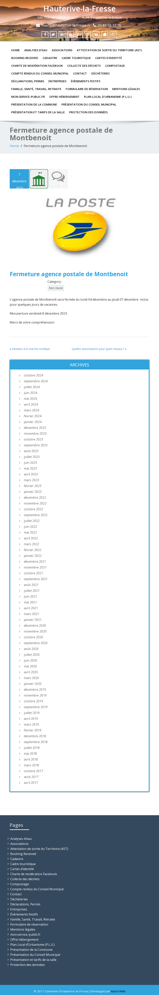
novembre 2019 (35, 695)
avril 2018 (31, 759)
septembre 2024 (36, 381)
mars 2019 (31, 724)
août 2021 (31, 585)
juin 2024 (30, 393)
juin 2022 (30, 527)
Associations (62, 50)
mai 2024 (30, 399)
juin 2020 (30, 660)
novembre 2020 (35, 631)
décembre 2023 (35, 428)
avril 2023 (31, 474)
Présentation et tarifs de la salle (38, 112)
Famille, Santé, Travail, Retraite (36, 89)
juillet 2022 (32, 521)
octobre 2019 (33, 701)
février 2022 (32, 550)
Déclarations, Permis (27, 81)
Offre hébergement (64, 97)
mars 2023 (31, 480)
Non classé (56, 288)
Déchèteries (100, 73)
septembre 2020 (36, 643)
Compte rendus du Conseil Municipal (40, 73)
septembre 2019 (36, 707)
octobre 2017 (33, 771)
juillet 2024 (32, 387)
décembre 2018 (35, 736)
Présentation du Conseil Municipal (88, 104)
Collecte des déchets (84, 65)
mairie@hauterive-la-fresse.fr (65, 25)
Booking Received (24, 58)
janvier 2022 (32, 556)
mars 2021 (31, 614)
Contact (80, 73)
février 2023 (32, 486)
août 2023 (31, 451)
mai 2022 (30, 532)
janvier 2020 (32, 684)
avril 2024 (31, 404)
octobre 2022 (33, 509)
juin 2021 (30, 596)
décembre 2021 (35, 561)
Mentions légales (126, 89)
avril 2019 (31, 719)
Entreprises (57, 81)
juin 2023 (30, 463)
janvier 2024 (32, 422)
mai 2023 (30, 468)
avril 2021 (31, 608)
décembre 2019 (35, 689)
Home (15, 50)
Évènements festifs (85, 81)
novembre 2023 (35, 433)
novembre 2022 (35, 503)
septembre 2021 (36, 579)
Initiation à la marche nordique (31, 349)
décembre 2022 (35, 497)
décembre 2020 (35, 625)
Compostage (115, 65)
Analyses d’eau (35, 50)
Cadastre (50, 58)
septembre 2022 (36, 515)
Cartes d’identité (108, 58)
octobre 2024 (33, 375)
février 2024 (32, 416)
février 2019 (32, 730)
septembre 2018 (36, 742)
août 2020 (31, 649)
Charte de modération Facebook (37, 65)
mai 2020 (30, 666)
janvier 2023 (32, 492)
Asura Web (118, 991)
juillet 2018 (32, 748)
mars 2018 (31, 765)
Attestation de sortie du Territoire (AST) (109, 50)
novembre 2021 (35, 567)
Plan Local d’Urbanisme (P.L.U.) (107, 97)
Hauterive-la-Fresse (79, 8)
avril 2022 (31, 538)
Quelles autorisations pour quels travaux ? (98, 349)
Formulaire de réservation (87, 89)
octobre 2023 (33, 439)
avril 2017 (31, 783)
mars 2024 (31, 410)
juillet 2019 (32, 713)
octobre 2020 (33, 637)
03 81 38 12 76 (109, 25)
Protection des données (88, 112)
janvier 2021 (32, 620)
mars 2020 (31, 678)
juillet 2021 (32, 591)
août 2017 (31, 777)
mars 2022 (31, 544)
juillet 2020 (32, 655)
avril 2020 (31, 672)
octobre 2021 (33, 573)
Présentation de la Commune (34, 104)
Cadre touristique (76, 58)
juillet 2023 (32, 457)
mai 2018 (30, 753)
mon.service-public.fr (28, 97)
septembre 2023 (36, 445)
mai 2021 (30, 602)
